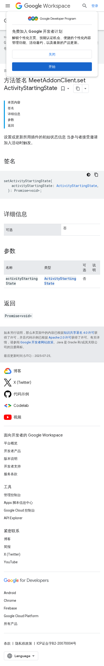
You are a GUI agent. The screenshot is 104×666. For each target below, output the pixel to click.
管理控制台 (12, 495)
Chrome (10, 600)
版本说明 (10, 459)
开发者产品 (12, 451)
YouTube (11, 562)
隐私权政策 (23, 643)
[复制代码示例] (96, 175)
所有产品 (10, 624)
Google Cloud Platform (21, 616)
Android (10, 593)
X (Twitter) (12, 554)
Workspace (56, 6)
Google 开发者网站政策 (36, 342)
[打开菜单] (8, 6)
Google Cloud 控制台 (19, 510)
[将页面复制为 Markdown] (78, 88)
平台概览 (10, 443)
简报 (7, 547)
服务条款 (10, 474)
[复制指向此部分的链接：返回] (20, 304)
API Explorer (13, 518)
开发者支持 (12, 466)
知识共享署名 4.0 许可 (79, 332)
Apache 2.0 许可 (60, 337)
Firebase (10, 608)
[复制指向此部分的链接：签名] (20, 162)
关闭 (52, 54)
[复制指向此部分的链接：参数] (20, 251)
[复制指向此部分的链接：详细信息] (32, 215)
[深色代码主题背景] (88, 175)
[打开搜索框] (85, 6)
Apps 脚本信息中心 (18, 503)
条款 (7, 643)
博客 (7, 539)
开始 (52, 66)
